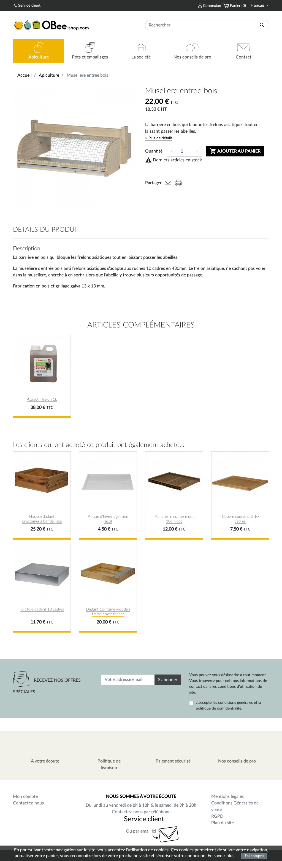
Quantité (153, 151)
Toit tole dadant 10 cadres (42, 609)
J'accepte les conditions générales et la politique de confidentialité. (228, 705)
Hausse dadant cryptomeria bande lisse (42, 519)
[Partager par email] (168, 183)
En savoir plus (221, 856)
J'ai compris (254, 856)
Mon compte (25, 796)
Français (258, 5)
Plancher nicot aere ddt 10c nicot (174, 519)
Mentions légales (227, 796)
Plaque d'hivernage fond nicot (108, 519)
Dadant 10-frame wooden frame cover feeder (108, 611)
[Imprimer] (178, 183)
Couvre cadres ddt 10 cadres (240, 519)
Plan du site (222, 823)
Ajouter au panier (235, 151)
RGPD (217, 816)
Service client (26, 5)
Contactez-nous (28, 803)
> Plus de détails (158, 138)
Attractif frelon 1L (42, 399)
